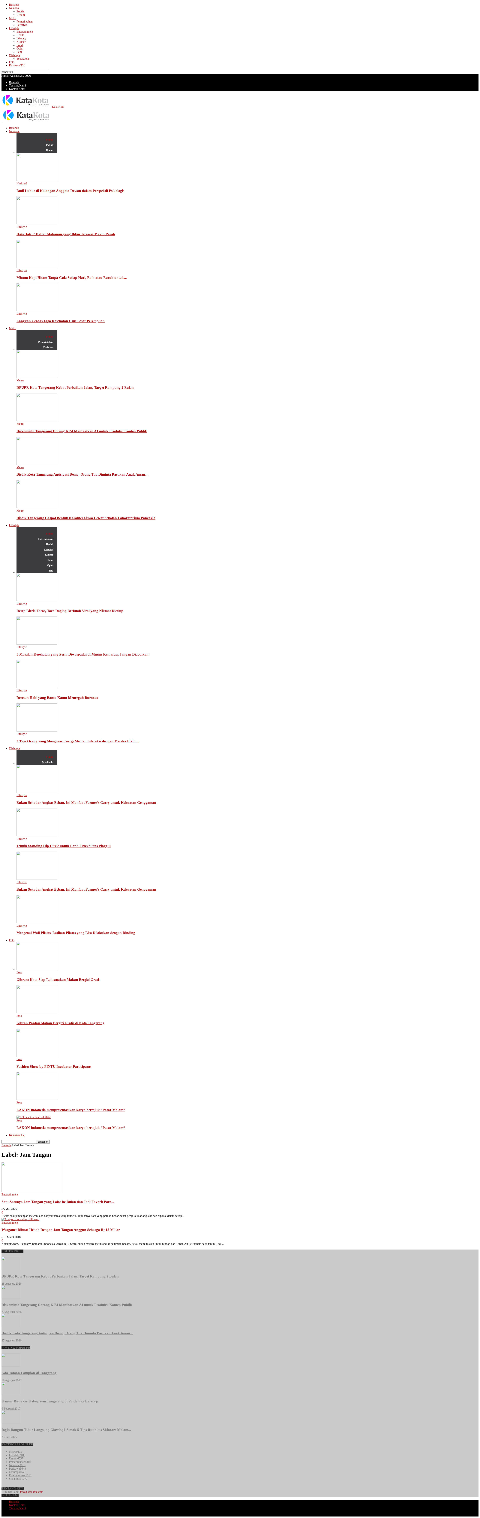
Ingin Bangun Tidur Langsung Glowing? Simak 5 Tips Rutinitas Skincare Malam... (66, 1430)
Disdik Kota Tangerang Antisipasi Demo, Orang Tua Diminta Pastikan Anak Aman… (82, 474)
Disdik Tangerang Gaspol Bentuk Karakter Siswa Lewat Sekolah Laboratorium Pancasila (85, 518)
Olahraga (14, 55)
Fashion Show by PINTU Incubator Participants (53, 1066)
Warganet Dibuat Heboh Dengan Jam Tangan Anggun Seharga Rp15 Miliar (61, 1230)
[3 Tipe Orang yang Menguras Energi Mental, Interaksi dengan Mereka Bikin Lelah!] (36, 730)
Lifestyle (14, 28)
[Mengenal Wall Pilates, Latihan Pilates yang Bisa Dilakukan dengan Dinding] (36, 922)
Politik (20, 11)
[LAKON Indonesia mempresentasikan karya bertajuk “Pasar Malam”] (36, 1099)
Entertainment (24, 31)
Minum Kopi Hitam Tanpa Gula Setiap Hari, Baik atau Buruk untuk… (71, 278)
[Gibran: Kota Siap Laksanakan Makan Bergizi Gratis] (36, 969)
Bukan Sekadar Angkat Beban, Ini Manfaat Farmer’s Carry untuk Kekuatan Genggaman (86, 802)
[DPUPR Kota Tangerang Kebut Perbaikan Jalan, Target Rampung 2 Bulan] (36, 377)
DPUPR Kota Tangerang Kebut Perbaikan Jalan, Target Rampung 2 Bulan (75, 387)
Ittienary (21, 38)
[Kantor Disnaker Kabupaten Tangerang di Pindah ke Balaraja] (11, 1394)
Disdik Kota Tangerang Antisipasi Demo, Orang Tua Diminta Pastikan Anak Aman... (67, 1333)
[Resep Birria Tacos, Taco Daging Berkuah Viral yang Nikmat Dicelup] (36, 600)
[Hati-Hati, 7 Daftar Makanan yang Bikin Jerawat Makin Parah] (36, 223)
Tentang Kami (17, 85)
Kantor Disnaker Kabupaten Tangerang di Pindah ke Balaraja (50, 1401)
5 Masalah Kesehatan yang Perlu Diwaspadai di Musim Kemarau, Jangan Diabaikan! (83, 654)
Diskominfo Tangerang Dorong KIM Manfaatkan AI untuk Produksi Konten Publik (81, 431)
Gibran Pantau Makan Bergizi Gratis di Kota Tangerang (60, 1023)
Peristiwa (21, 24)
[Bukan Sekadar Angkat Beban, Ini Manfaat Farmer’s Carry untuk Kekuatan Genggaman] (36, 791)
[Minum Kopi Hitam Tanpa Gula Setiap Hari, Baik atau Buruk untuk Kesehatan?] (36, 266)
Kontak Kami (17, 88)
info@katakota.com (31, 1491)
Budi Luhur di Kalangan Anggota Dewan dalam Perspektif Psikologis (70, 191)
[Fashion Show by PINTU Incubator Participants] (36, 1055)
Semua (49, 139)
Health (20, 35)
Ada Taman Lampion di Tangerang (29, 1373)
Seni (19, 51)
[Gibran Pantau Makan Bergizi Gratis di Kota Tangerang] (36, 1012)
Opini (19, 48)
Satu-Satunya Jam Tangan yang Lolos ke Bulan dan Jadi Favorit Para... (58, 1202)
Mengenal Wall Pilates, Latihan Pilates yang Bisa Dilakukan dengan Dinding (75, 933)
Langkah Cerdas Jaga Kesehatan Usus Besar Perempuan (60, 321)
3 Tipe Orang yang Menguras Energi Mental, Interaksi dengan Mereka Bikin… (77, 741)
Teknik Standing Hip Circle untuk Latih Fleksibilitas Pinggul (63, 846)
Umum (20, 14)
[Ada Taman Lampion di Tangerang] (11, 1365)
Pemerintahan (24, 21)
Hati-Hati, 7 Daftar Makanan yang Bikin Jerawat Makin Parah (65, 234)
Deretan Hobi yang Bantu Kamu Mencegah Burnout (57, 698)
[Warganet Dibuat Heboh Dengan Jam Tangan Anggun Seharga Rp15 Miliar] (20, 1219)
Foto (11, 62)
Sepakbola (22, 58)
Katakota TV (17, 65)
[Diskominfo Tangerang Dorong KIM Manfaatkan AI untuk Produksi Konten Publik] (36, 420)
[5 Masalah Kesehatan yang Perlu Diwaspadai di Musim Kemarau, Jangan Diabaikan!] (36, 643)
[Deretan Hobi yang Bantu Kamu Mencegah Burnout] (36, 687)
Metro (12, 18)
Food (19, 45)
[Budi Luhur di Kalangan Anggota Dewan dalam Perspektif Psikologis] (36, 180)
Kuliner (21, 41)
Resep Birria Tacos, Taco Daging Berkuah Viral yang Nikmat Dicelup (69, 611)
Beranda (14, 4)
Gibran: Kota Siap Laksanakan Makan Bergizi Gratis (58, 980)
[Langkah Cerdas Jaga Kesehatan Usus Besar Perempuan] (36, 310)
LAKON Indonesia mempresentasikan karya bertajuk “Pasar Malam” (70, 1110)
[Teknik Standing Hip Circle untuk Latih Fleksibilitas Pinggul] (36, 835)
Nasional (14, 8)
